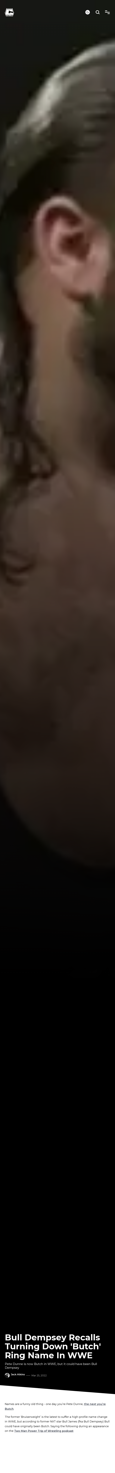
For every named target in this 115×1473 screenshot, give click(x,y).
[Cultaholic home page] (45, 12)
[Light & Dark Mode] (87, 12)
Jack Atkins (18, 1374)
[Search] (97, 12)
